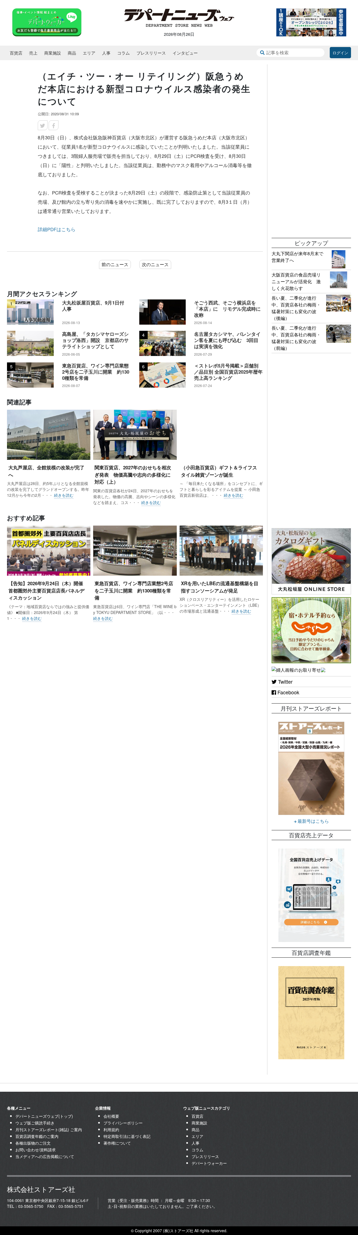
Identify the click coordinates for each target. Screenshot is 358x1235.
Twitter (285, 681)
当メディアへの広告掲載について (44, 1156)
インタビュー (185, 53)
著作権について (117, 1143)
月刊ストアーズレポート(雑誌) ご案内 (48, 1129)
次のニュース (155, 264)
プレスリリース (151, 53)
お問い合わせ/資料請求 (35, 1149)
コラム (123, 53)
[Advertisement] (311, 148)
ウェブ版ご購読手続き (35, 1123)
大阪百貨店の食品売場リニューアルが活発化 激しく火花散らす (296, 281)
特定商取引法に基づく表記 (126, 1136)
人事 (106, 53)
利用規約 (111, 1129)
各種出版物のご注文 (33, 1143)
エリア (89, 53)
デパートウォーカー (209, 1163)
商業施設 (52, 53)
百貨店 (16, 53)
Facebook (287, 692)
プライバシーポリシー (123, 1123)
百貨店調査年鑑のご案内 (36, 1136)
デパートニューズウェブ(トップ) (44, 1116)
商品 (72, 53)
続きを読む (64, 495)
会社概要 (111, 1116)
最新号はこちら (312, 821)
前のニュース (115, 264)
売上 (33, 53)
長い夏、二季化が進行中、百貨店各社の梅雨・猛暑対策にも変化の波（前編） (296, 338)
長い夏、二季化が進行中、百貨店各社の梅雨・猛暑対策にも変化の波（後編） (296, 308)
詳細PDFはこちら (57, 229)
